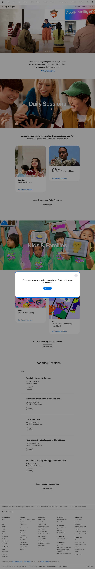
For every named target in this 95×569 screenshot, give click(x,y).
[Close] (76, 275)
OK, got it (47, 288)
